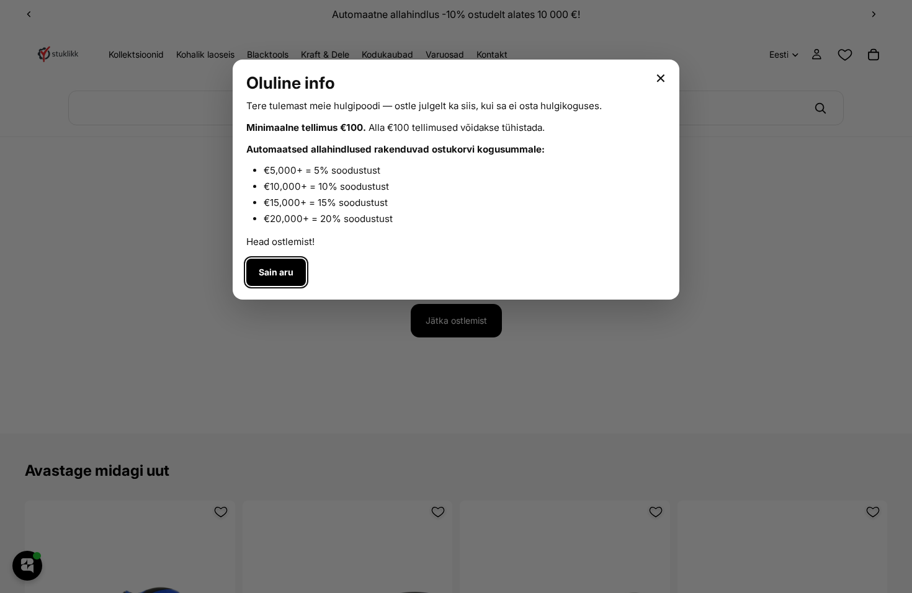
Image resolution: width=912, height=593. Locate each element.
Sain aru (276, 272)
